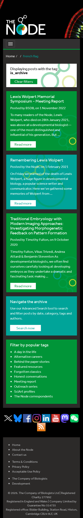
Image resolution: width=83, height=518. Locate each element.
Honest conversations (30, 376)
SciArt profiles (24, 391)
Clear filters (24, 81)
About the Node (22, 449)
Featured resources (28, 366)
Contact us (19, 455)
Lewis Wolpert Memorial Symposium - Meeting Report (37, 99)
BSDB (30, 108)
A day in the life (25, 352)
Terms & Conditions (25, 462)
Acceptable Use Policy (26, 471)
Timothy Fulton (37, 239)
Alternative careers (28, 356)
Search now (25, 328)
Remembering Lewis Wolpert (36, 159)
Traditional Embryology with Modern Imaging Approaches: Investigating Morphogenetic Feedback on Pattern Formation (38, 225)
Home (10, 56)
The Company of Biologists (29, 478)
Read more (23, 144)
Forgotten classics (27, 371)
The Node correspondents (33, 396)
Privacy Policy (20, 467)
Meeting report (25, 381)
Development (21, 483)
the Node (32, 166)
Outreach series (25, 386)
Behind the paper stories (32, 361)
